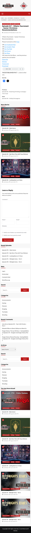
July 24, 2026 (12, 182)
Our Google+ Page (9, 47)
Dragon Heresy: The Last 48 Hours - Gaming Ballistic (15, 331)
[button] (2, 13)
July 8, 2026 (12, 521)
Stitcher (4, 61)
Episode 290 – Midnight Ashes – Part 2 (12, 262)
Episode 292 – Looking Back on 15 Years (12, 180)
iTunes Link (5, 64)
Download (5, 66)
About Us (14, 328)
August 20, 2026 (13, 130)
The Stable (5, 312)
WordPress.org (6, 280)
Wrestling (4, 315)
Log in (3, 271)
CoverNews (22, 528)
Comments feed (6, 277)
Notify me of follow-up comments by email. (15, 232)
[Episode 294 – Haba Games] (15, 116)
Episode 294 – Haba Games (9, 128)
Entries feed (5, 274)
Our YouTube (8, 49)
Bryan (18, 328)
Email (18, 219)
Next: (11, 97)
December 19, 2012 (15, 32)
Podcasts (17, 24)
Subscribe (5, 59)
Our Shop (7, 53)
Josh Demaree (6, 32)
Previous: (14, 91)
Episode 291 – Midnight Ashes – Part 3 (12, 259)
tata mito (4, 324)
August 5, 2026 (13, 156)
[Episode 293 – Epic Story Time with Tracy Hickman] (15, 142)
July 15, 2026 (12, 494)
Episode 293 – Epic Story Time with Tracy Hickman (15, 154)
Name (4, 219)
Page (17, 42)
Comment (5, 199)
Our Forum (7, 51)
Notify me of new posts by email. (12, 235)
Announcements (6, 24)
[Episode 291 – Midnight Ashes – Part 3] (15, 481)
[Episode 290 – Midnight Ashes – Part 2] (15, 508)
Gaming (12, 24)
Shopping (4, 309)
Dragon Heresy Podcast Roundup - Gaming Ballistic (15, 337)
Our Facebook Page (10, 44)
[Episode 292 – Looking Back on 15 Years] (15, 168)
